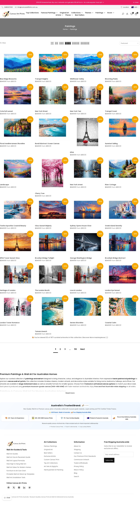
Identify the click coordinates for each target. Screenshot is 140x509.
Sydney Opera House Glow (80, 226)
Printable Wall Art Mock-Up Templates (20, 474)
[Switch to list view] (52, 43)
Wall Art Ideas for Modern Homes (19, 467)
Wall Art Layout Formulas (16, 460)
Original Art (48, 449)
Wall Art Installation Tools (16, 477)
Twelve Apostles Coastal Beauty (13, 226)
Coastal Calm (110, 323)
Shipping (77, 449)
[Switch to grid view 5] (75, 43)
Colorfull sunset (6, 111)
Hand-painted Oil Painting (53, 470)
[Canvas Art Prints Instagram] (19, 487)
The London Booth (42, 290)
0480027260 (8, 7)
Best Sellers (48, 453)
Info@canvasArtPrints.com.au (28, 7)
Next (82, 349)
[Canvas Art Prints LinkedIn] (24, 487)
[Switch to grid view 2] (56, 43)
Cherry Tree (39, 193)
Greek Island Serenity (113, 226)
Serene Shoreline (76, 323)
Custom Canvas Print (51, 459)
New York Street (41, 111)
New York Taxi (75, 111)
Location (126, 7)
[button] (1, 52)
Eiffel (72, 152)
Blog (75, 473)
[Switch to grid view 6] (84, 43)
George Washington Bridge (81, 258)
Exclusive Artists (50, 456)
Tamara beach (41, 331)
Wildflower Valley (77, 79)
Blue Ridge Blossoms (8, 79)
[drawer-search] (123, 14)
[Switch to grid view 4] (68, 43)
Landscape (4, 185)
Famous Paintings (50, 446)
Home (65, 29)
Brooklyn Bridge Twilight (44, 258)
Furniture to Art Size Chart (16, 471)
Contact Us (78, 453)
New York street (76, 185)
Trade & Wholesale (81, 463)
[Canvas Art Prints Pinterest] (30, 487)
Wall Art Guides (12, 454)
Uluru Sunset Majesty (43, 226)
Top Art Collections (51, 463)
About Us (77, 446)
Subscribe (109, 460)
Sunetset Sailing (111, 143)
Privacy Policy (79, 466)
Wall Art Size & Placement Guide (18, 457)
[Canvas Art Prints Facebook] (8, 487)
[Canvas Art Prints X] (14, 487)
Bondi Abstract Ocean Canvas (47, 143)
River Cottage (110, 185)
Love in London (76, 290)
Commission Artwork (81, 459)
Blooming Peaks (111, 79)
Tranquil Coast (111, 111)
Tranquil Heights (41, 79)
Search (76, 476)
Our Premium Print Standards (85, 456)
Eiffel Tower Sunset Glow (10, 258)
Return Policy (79, 470)
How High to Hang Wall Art (16, 464)
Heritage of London (7, 290)
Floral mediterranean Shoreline (12, 143)
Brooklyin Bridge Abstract (115, 258)
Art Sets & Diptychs (51, 466)
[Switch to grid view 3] (61, 43)
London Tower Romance (9, 323)
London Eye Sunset (112, 290)
